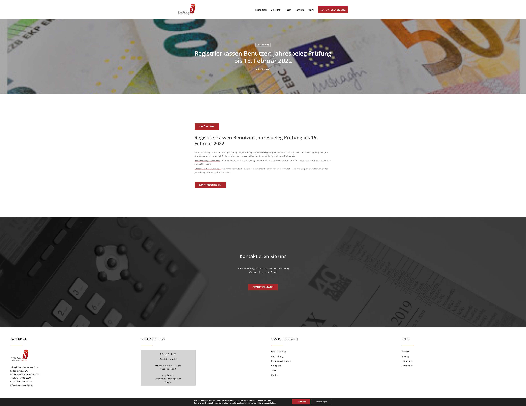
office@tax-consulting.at (21, 385)
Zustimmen (301, 401)
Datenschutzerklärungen (166, 378)
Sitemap (405, 356)
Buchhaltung (263, 44)
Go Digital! (276, 365)
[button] (207, 126)
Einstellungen (206, 403)
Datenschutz (407, 365)
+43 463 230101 (25, 378)
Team (273, 370)
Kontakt (405, 351)
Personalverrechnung (281, 361)
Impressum (407, 361)
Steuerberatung (278, 351)
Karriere (275, 375)
